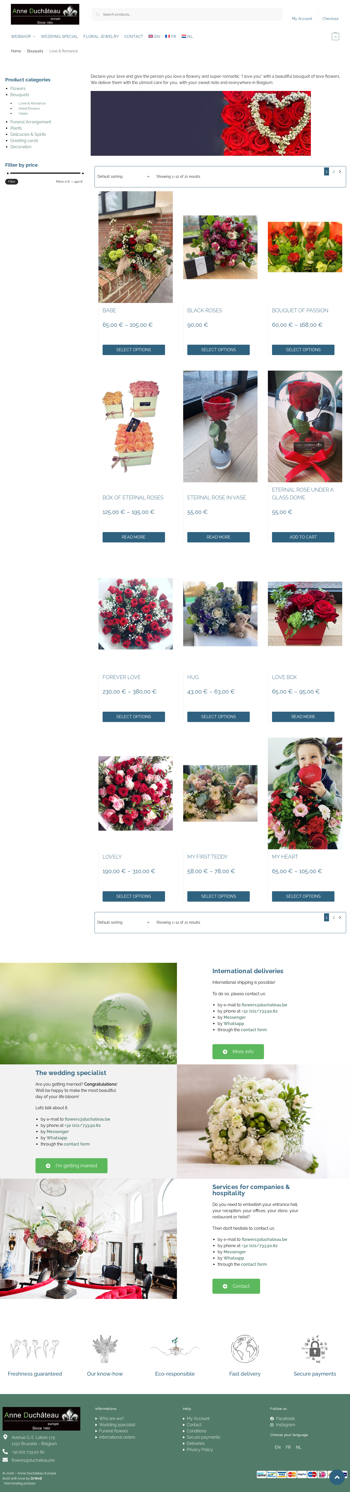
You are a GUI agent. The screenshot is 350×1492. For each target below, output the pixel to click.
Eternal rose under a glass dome (302, 494)
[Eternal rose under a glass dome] (305, 426)
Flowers (18, 88)
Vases (23, 113)
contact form (254, 1029)
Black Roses (204, 310)
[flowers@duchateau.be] (5, 1459)
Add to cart (303, 537)
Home (16, 51)
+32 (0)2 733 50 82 (28, 1451)
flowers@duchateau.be (264, 1004)
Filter (11, 181)
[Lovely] (135, 793)
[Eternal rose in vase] (220, 426)
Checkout (331, 19)
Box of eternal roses (133, 497)
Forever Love (122, 677)
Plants (16, 128)
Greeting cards (24, 140)
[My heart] (305, 793)
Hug (193, 677)
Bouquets (35, 51)
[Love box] (305, 614)
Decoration (20, 146)
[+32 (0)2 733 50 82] (5, 1451)
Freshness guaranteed (35, 1374)
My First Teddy (207, 857)
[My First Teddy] (220, 793)
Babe (109, 310)
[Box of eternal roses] (135, 426)
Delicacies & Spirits (28, 134)
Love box (284, 677)
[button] (328, 36)
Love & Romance (32, 103)
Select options (133, 349)
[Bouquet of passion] (305, 247)
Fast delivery (245, 1374)
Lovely (112, 857)
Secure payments (315, 1374)
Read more (134, 537)
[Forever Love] (135, 614)
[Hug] (220, 614)
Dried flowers (29, 108)
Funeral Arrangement (30, 121)
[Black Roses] (220, 247)
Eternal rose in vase (216, 497)
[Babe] (135, 247)
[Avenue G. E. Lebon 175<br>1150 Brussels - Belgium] (5, 1437)
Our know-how (105, 1374)
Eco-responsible (175, 1374)
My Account (302, 19)
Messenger (235, 1017)
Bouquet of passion (300, 310)
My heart (285, 857)
